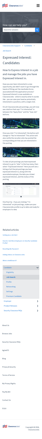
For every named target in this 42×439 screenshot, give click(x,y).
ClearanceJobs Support (11, 45)
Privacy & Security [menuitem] (9, 367)
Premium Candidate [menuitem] (14, 296)
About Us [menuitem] (5, 325)
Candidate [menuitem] (8, 267)
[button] (37, 267)
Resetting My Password (10, 249)
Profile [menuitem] (9, 282)
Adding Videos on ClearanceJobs (14, 255)
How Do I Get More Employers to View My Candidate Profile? (20, 242)
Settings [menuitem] (9, 291)
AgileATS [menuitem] (5, 350)
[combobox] (19, 30)
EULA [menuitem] (4, 408)
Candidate (28, 45)
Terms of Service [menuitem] (8, 375)
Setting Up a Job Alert (10, 235)
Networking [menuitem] (11, 286)
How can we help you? (15, 25)
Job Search (7, 51)
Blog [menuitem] (4, 358)
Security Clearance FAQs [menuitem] (13, 310)
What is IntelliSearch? (10, 260)
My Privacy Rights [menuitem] (9, 383)
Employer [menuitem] (7, 301)
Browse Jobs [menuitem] (7, 333)
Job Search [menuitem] (10, 277)
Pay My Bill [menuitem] (6, 392)
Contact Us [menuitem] (6, 400)
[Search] (37, 30)
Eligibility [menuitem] (10, 272)
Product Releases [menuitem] (10, 306)
